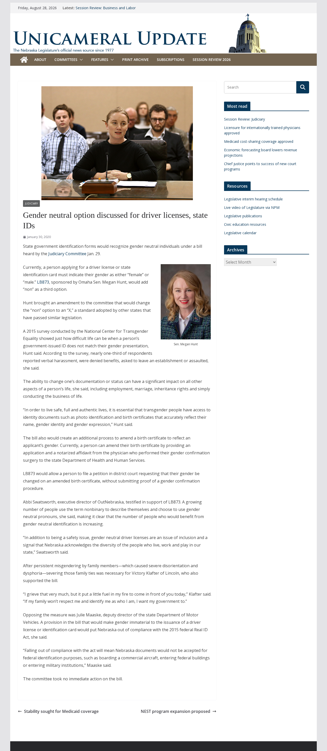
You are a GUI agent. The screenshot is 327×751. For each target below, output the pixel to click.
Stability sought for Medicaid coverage (61, 711)
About (40, 59)
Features (99, 59)
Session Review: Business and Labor (106, 7)
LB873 (43, 282)
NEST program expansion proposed (175, 711)
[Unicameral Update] (163, 16)
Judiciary (31, 203)
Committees (65, 59)
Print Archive (135, 59)
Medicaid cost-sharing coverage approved (258, 141)
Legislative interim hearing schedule (253, 199)
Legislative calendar (240, 232)
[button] (80, 59)
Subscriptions (170, 59)
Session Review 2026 (212, 59)
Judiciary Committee (67, 253)
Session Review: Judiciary (244, 119)
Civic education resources (245, 224)
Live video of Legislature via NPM (251, 207)
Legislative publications (243, 215)
